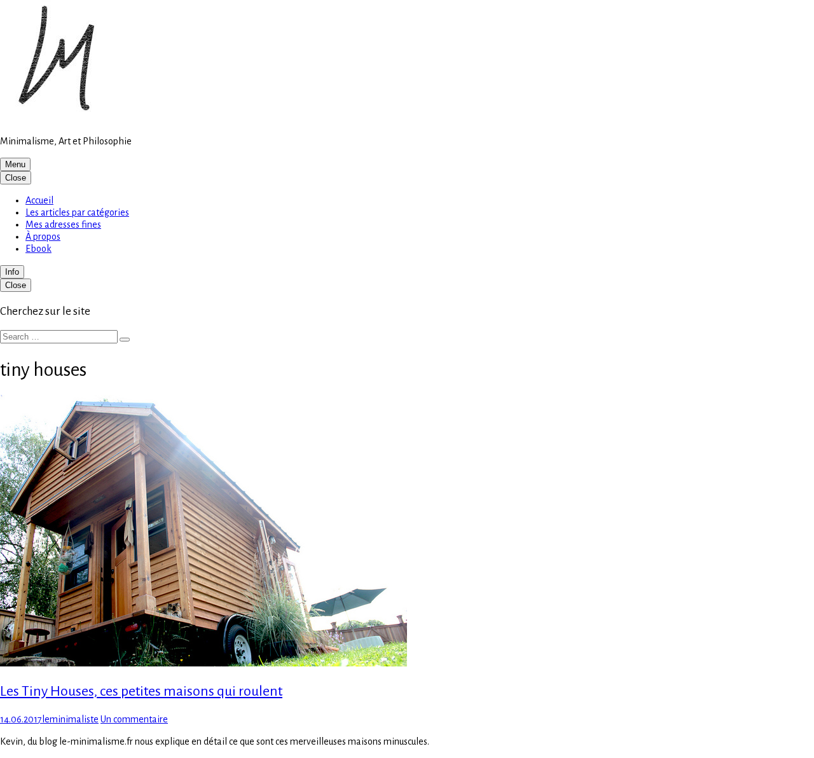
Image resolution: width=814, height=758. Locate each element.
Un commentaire (134, 719)
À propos (42, 236)
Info (12, 272)
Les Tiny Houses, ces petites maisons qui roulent (141, 691)
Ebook (38, 249)
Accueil (39, 200)
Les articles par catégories (77, 212)
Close (15, 178)
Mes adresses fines (63, 224)
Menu (15, 164)
